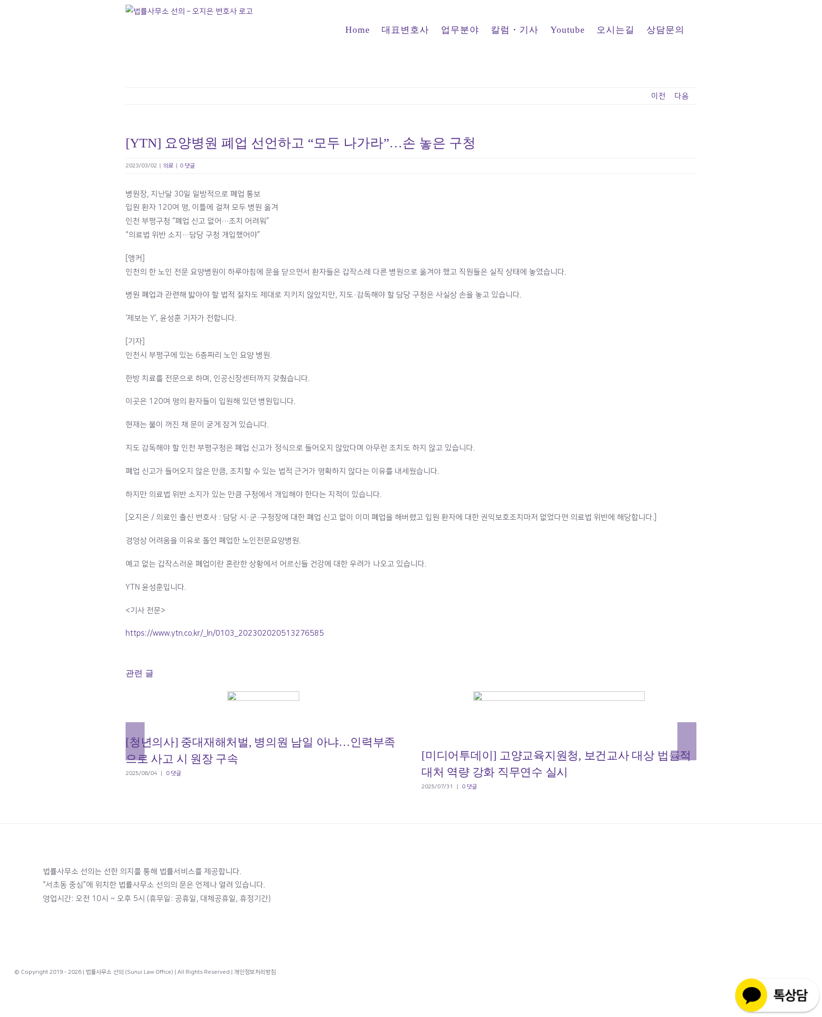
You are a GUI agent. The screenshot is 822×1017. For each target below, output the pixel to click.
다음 (682, 96)
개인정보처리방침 (255, 972)
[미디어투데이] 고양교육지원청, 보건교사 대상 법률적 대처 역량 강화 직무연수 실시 (545, 714)
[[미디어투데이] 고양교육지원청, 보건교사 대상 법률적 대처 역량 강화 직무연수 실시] (559, 714)
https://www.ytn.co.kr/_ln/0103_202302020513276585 (225, 633)
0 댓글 (187, 166)
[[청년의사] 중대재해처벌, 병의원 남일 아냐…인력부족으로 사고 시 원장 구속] (263, 708)
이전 (658, 96)
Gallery (276, 707)
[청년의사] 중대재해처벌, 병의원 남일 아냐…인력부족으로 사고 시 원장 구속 (249, 707)
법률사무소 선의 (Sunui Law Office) (129, 972)
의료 (168, 166)
